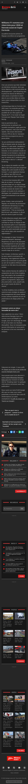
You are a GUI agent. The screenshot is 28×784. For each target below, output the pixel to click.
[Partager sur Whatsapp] (20, 432)
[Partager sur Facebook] (14, 432)
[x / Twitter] (20, 2)
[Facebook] (15, 2)
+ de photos (20, 661)
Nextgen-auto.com (10, 778)
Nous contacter (15, 773)
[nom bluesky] (17, 2)
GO (22, 508)
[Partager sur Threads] (17, 432)
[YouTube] (23, 2)
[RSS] (26, 2)
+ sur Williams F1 (20, 491)
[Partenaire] (14, 758)
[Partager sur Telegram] (22, 432)
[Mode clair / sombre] (2, 2)
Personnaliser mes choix (14, 782)
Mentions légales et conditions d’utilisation (14, 770)
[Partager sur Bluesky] (11, 432)
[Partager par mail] (3, 435)
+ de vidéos (21, 750)
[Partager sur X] (8, 432)
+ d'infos (21, 576)
